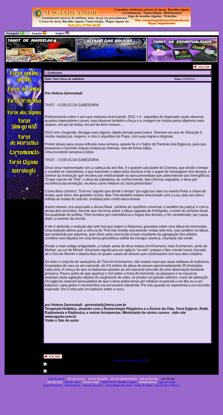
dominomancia (148, 382)
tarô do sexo (72, 382)
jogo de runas (167, 382)
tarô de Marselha (98, 378)
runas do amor (142, 385)
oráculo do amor (93, 385)
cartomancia (72, 385)
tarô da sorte (55, 382)
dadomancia (109, 382)
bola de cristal (90, 382)
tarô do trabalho (149, 378)
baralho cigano (127, 382)
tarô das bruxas (76, 378)
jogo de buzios (53, 385)
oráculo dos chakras (167, 385)
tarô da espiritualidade (124, 378)
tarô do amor (56, 378)
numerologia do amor (118, 385)
